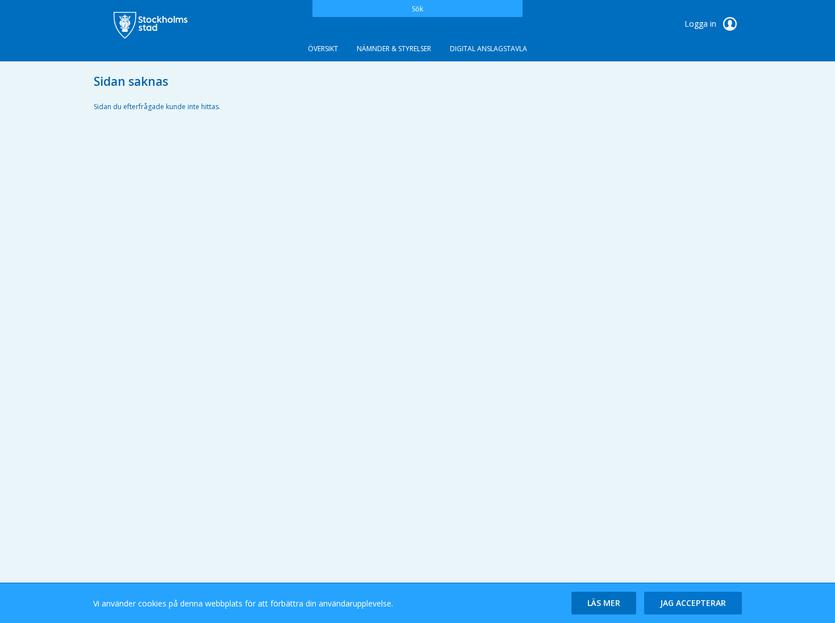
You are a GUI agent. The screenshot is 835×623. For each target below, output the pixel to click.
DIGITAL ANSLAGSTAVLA (488, 48)
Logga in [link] (701, 23)
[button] (603, 603)
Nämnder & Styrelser (394, 48)
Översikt (323, 48)
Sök (417, 9)
